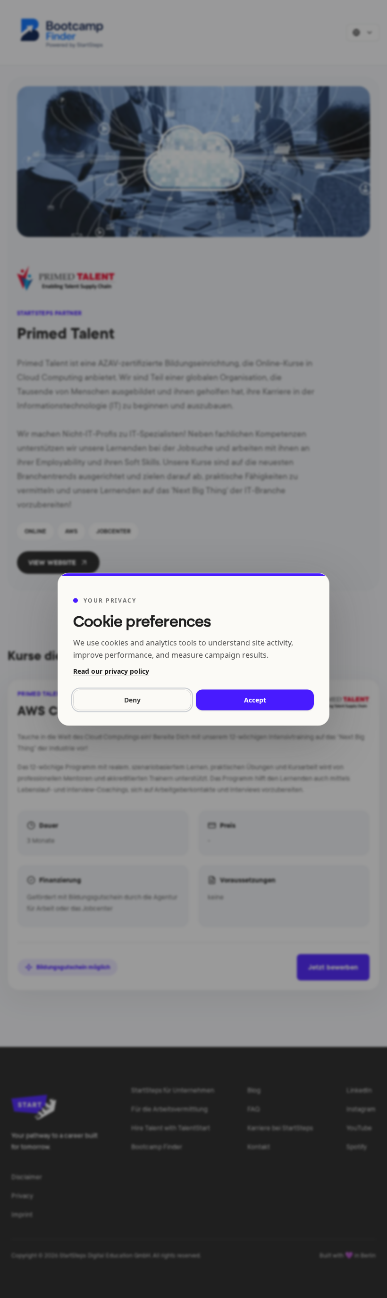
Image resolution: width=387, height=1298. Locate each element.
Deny (132, 699)
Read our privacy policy (111, 670)
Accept (255, 699)
